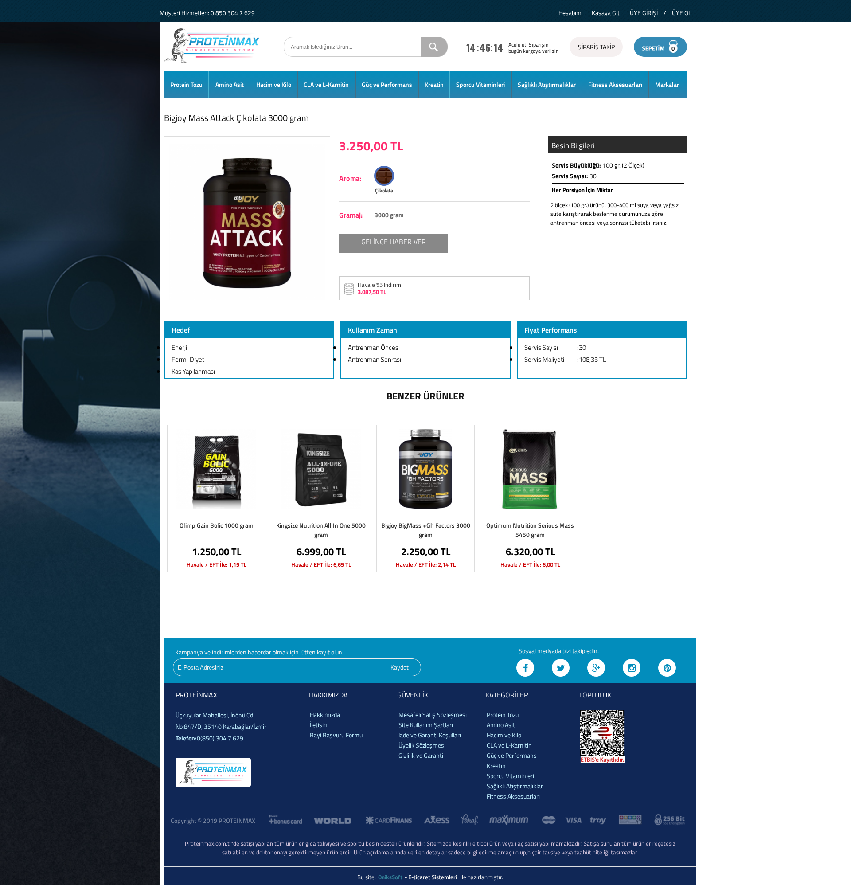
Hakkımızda (325, 714)
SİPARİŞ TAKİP (596, 46)
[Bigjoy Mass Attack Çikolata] (247, 299)
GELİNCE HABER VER (393, 241)
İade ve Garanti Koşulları (429, 735)
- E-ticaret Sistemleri (432, 877)
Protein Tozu (186, 84)
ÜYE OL (681, 12)
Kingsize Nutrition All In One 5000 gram (321, 530)
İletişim (319, 724)
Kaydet (399, 667)
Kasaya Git (606, 12)
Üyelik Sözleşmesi (421, 745)
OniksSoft (391, 877)
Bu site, (367, 877)
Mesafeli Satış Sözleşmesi (432, 714)
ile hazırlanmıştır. (482, 877)
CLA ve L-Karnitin (326, 84)
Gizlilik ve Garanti (420, 755)
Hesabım (570, 12)
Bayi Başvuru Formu (336, 735)
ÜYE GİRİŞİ (644, 12)
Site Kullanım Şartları (425, 724)
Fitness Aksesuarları (615, 84)
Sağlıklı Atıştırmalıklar (547, 84)
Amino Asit (229, 84)
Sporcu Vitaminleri (480, 84)
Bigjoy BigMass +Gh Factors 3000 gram (425, 530)
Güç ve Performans (387, 84)
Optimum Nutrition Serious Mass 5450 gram (530, 530)
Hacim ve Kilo (273, 84)
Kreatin (434, 84)
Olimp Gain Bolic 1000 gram (217, 525)
